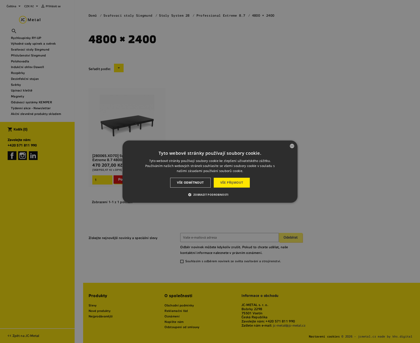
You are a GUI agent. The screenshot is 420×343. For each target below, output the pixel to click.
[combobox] (292, 146)
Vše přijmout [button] (231, 182)
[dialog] (210, 171)
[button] (209, 194)
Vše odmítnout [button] (190, 182)
